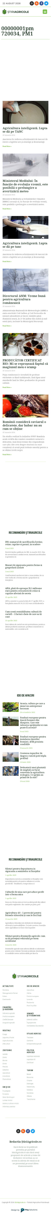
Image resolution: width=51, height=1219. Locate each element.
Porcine (5, 1067)
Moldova (30, 1090)
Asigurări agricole (9, 1023)
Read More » (7, 146)
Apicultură (6, 1073)
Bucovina (30, 1077)
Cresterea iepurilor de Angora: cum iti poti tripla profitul (33, 756)
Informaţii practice (9, 1107)
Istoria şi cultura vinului (11, 1103)
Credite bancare (8, 1019)
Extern (5, 996)
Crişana (29, 1080)
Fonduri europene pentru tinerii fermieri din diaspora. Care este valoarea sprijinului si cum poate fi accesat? (33, 722)
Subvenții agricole (9, 1013)
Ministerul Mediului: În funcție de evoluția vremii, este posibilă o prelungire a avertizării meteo (25, 186)
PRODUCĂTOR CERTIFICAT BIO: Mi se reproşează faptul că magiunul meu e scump (25, 363)
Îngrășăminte (31, 1023)
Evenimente (6, 999)
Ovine (5, 1064)
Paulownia (30, 1003)
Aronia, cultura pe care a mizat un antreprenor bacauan (32, 706)
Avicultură (6, 1076)
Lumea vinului (7, 1100)
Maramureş (31, 1087)
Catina (29, 993)
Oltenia (29, 1096)
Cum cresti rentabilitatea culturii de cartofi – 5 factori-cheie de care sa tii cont (23, 614)
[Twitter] (46, 3)
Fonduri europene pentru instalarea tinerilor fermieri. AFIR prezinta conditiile (33, 740)
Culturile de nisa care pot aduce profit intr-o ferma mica (24, 893)
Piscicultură (7, 1079)
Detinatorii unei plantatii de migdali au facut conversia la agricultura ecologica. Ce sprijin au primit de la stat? (33, 772)
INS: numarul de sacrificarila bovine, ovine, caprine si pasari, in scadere (24, 543)
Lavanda (30, 999)
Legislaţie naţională (33, 1056)
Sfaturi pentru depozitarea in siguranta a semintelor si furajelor (22, 870)
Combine (30, 1041)
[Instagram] (32, 3)
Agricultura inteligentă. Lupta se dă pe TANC (25, 129)
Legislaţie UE (31, 1059)
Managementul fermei (10, 993)
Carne (5, 1057)
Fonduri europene (8, 1016)
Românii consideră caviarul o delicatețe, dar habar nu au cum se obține (24, 425)
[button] (45, 12)
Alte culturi (6, 1044)
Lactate (5, 1054)
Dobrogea (30, 1084)
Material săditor (32, 1019)
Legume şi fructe (8, 1037)
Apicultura (30, 990)
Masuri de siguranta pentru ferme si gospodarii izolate (23, 566)
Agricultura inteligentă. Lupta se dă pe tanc (25, 244)
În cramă (6, 1094)
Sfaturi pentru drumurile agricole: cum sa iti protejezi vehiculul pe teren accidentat (25, 938)
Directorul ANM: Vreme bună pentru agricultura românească (24, 299)
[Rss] (37, 3)
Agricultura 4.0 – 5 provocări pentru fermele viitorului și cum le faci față (23, 914)
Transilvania (31, 1099)
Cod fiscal (30, 1062)
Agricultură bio (8, 1041)
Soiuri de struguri (8, 1097)
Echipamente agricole (34, 1044)
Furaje (5, 1034)
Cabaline (5, 1070)
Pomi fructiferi (31, 1006)
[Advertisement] (25, 69)
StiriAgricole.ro (20, 1202)
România (6, 990)
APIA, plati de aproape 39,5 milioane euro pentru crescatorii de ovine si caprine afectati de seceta (23, 591)
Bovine (5, 1060)
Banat (29, 1074)
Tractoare (30, 1037)
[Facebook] (41, 3)
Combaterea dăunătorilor (35, 1026)
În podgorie (6, 1091)
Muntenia (30, 1093)
